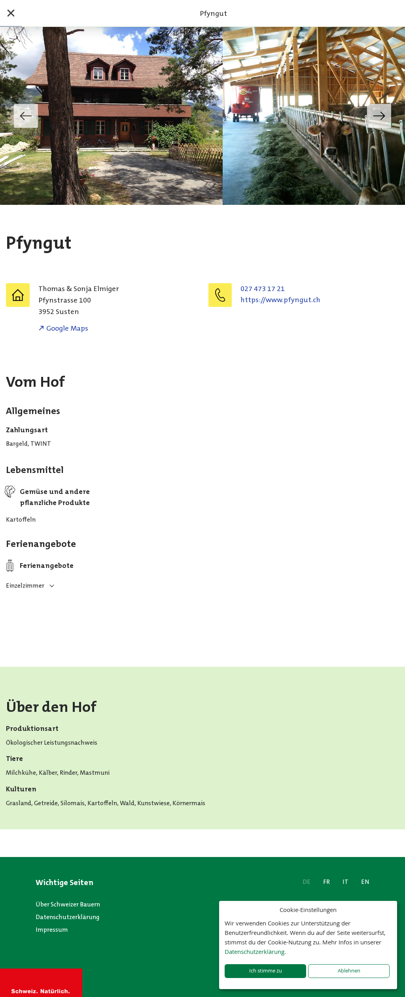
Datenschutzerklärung (68, 917)
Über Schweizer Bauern (68, 904)
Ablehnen (349, 970)
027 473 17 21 (262, 288)
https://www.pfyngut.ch (280, 300)
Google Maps (67, 328)
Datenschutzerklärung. (255, 951)
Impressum (52, 929)
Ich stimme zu (265, 970)
